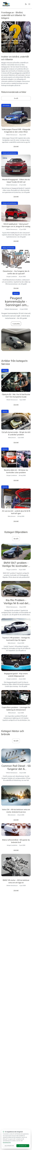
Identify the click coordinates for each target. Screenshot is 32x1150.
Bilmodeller (6, 105)
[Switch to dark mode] (25, 4)
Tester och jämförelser (10, 153)
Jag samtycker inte (9, 1145)
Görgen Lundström (11, 276)
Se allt (16, 98)
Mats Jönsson (12, 437)
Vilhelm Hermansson (9, 46)
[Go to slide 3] (28, 50)
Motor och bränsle (8, 248)
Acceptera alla (22, 1145)
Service (7, 37)
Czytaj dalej (16, 324)
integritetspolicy (7, 1142)
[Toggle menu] (29, 4)
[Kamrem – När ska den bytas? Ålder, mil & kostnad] (16, 36)
